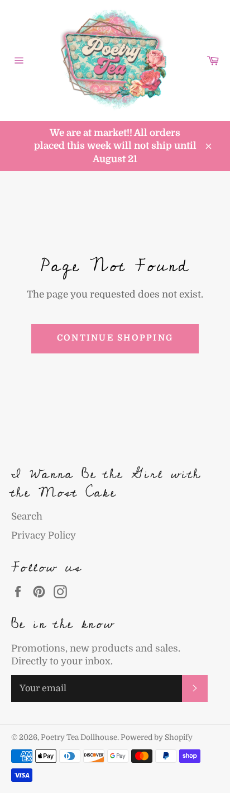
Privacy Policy (43, 535)
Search (26, 516)
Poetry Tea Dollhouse (79, 737)
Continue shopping (115, 338)
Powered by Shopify (157, 737)
